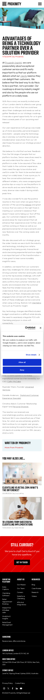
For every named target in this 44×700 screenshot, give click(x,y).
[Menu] (40, 4)
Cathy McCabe (14, 381)
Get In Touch (22, 562)
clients (23, 75)
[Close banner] (40, 328)
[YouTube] (21, 688)
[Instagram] (4, 688)
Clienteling (36, 303)
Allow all (22, 362)
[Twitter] (8, 688)
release (28, 204)
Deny (22, 370)
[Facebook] (12, 688)
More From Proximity (14, 447)
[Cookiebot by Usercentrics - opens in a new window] (26, 328)
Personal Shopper (21, 406)
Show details (31, 355)
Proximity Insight (13, 62)
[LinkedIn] (17, 688)
